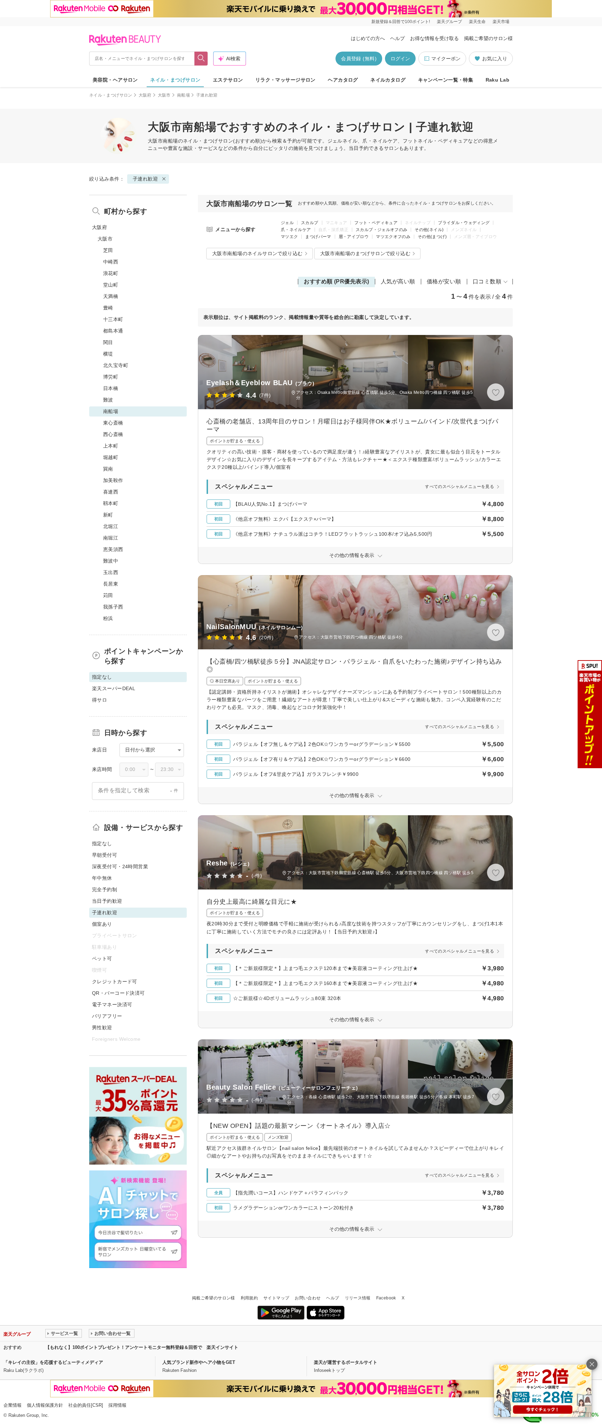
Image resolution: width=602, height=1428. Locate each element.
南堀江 (110, 538)
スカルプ (309, 222)
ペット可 (102, 958)
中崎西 (110, 262)
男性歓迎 (102, 1027)
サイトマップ (276, 1298)
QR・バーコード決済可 (118, 993)
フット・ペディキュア (376, 222)
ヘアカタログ (343, 80)
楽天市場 (501, 21)
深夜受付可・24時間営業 (120, 866)
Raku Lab (497, 80)
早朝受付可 (104, 855)
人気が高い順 (398, 281)
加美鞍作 (113, 480)
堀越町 (110, 457)
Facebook (386, 1298)
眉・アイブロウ (354, 236)
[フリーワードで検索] (201, 59)
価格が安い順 (444, 281)
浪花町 (110, 273)
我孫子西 (113, 607)
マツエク (289, 236)
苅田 (108, 595)
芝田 (108, 250)
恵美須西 (113, 549)
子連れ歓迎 (145, 179)
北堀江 (110, 526)
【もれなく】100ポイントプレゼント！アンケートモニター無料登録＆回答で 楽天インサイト (141, 1347)
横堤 (108, 354)
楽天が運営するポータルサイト (345, 1362)
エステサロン (228, 80)
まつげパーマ (318, 236)
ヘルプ (397, 38)
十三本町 (113, 319)
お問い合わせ (308, 1298)
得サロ (99, 700)
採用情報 (117, 1405)
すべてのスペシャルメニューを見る (459, 486)
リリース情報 (358, 1298)
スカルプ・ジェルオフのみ (381, 229)
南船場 (183, 95)
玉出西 (110, 572)
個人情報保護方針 (45, 1405)
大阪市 (164, 95)
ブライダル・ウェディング (463, 222)
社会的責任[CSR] (85, 1405)
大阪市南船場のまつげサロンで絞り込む (365, 253)
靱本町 (110, 503)
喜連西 (110, 492)
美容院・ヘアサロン (115, 80)
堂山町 (110, 285)
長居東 (110, 584)
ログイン (400, 58)
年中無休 (102, 878)
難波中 (110, 561)
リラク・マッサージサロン (285, 80)
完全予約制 (104, 889)
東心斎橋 (113, 423)
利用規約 (249, 1298)
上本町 (110, 446)
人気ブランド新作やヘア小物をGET (198, 1362)
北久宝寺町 (115, 365)
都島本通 (113, 331)
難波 (108, 400)
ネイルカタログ (388, 80)
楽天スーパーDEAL (113, 688)
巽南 (108, 469)
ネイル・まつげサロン (175, 80)
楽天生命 (477, 21)
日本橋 (110, 388)
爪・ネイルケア (296, 229)
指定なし (102, 843)
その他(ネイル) (429, 229)
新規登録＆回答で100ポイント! (400, 21)
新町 (108, 515)
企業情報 (12, 1405)
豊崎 (108, 308)
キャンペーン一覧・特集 (445, 80)
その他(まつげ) (432, 236)
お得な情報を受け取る (434, 38)
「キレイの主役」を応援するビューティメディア (53, 1362)
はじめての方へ (368, 38)
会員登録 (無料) (359, 58)
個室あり (102, 924)
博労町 (110, 377)
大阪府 (145, 95)
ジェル (287, 222)
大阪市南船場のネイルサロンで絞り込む (257, 253)
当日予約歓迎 (107, 901)
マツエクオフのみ (393, 236)
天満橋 (110, 296)
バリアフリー (107, 1016)
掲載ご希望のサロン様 (488, 38)
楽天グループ (449, 21)
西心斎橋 (113, 434)
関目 (108, 342)
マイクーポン (446, 58)
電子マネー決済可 (112, 1004)
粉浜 (108, 618)
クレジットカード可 (114, 981)
